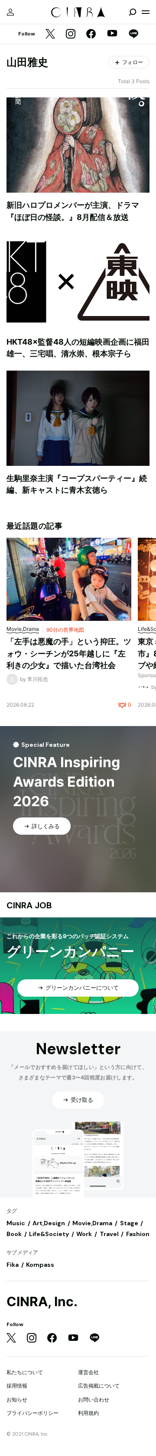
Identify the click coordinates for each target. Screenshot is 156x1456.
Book (14, 1234)
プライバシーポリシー (32, 1413)
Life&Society (49, 1234)
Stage (129, 1223)
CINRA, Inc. (42, 1301)
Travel (109, 1234)
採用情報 (16, 1385)
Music (15, 1223)
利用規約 (88, 1413)
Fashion (138, 1234)
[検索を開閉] (132, 12)
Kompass (40, 1265)
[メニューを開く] (145, 12)
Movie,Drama (92, 1223)
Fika (12, 1265)
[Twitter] (50, 34)
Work (84, 1234)
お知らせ (16, 1399)
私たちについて (24, 1372)
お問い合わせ (93, 1399)
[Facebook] (91, 34)
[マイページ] (10, 12)
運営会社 (88, 1372)
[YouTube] (112, 34)
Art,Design (48, 1223)
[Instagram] (70, 34)
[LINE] (133, 34)
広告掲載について (99, 1385)
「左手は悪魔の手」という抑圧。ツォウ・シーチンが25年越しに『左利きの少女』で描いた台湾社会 (68, 653)
